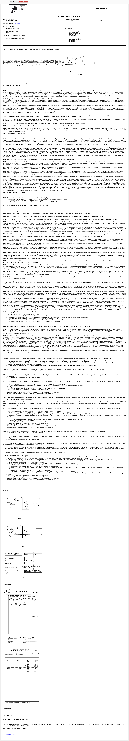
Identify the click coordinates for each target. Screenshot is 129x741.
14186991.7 (17, 23)
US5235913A (9, 734)
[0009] (15, 734)
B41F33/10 (97, 20)
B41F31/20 (67, 20)
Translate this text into (5, 1)
